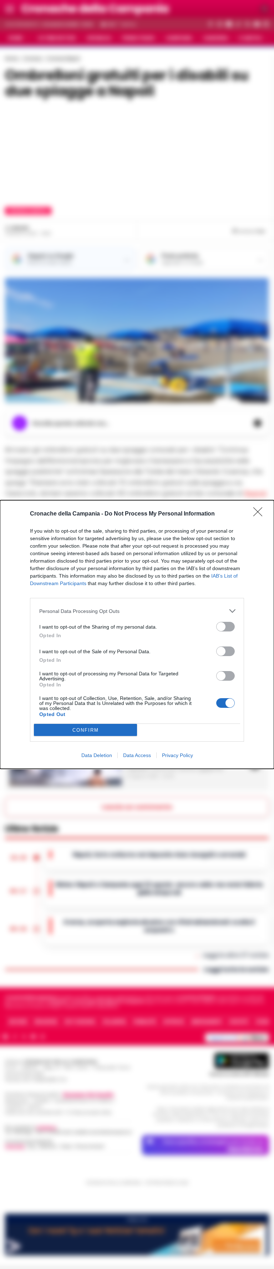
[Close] (260, 514)
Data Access (137, 755)
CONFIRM (85, 730)
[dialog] (137, 634)
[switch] (225, 626)
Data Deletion (96, 755)
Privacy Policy (177, 755)
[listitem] (137, 611)
